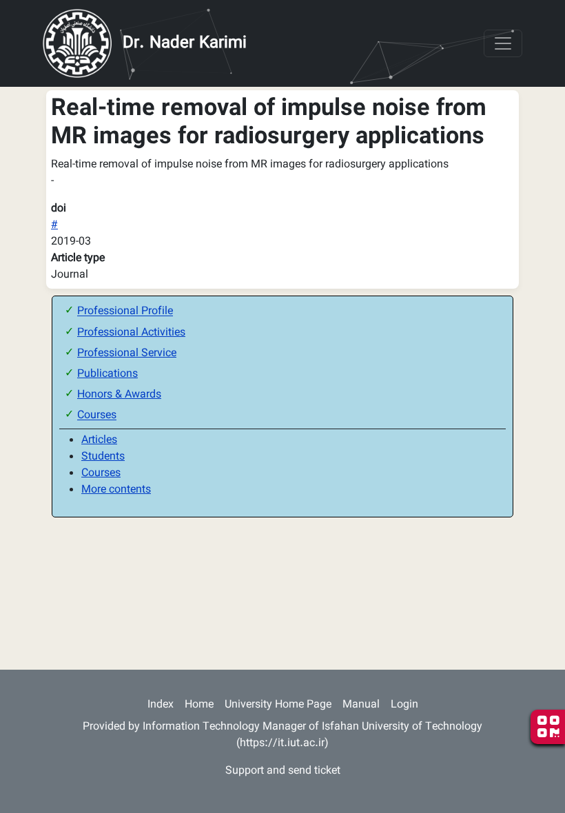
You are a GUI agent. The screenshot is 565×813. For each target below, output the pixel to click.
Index (160, 705)
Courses (96, 416)
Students (103, 457)
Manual (361, 705)
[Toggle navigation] (503, 43)
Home (199, 705)
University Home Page (278, 705)
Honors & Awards (119, 395)
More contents (116, 490)
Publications (107, 374)
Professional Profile (125, 312)
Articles (99, 440)
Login (404, 705)
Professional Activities (131, 333)
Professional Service (126, 353)
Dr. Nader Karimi (185, 43)
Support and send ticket (282, 771)
